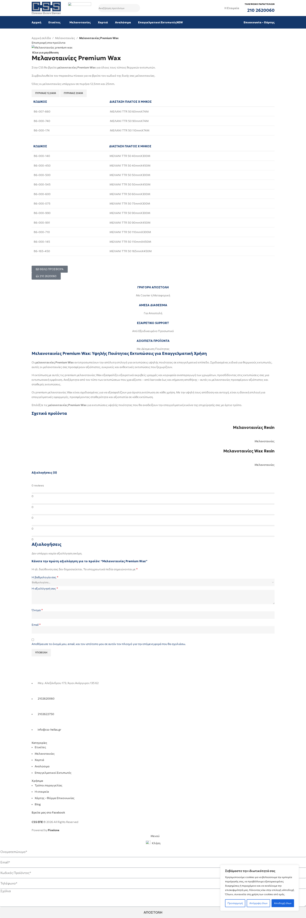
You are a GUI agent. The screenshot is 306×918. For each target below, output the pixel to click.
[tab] (46, 93)
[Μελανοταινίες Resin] (260, 422)
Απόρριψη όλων (258, 903)
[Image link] (54, 674)
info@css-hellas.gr (49, 729)
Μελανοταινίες (65, 38)
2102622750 (46, 714)
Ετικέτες (40, 747)
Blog (38, 804)
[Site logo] (46, 7)
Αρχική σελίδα (41, 38)
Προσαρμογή (235, 903)
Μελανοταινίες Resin (254, 427)
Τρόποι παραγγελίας (48, 785)
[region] (259, 888)
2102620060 (46, 698)
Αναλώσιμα (42, 766)
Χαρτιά (39, 759)
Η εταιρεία (42, 791)
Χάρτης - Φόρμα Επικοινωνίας (54, 798)
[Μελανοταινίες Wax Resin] (256, 445)
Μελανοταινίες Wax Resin (249, 451)
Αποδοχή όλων (283, 903)
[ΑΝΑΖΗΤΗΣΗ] (136, 8)
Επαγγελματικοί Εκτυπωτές (53, 772)
